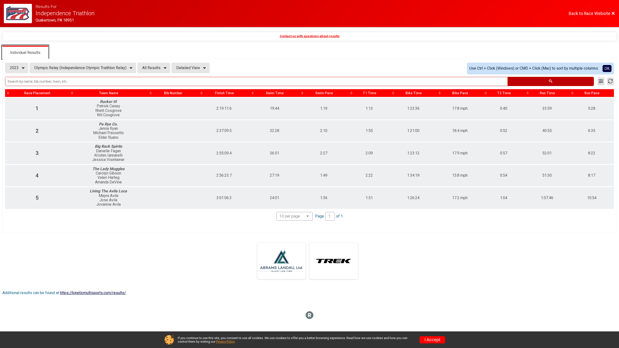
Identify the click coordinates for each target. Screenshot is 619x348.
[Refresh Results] (610, 81)
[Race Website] (20, 13)
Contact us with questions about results (309, 36)
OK (607, 68)
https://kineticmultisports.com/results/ (93, 292)
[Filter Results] (600, 81)
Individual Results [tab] (25, 52)
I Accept (432, 339)
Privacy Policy (225, 341)
